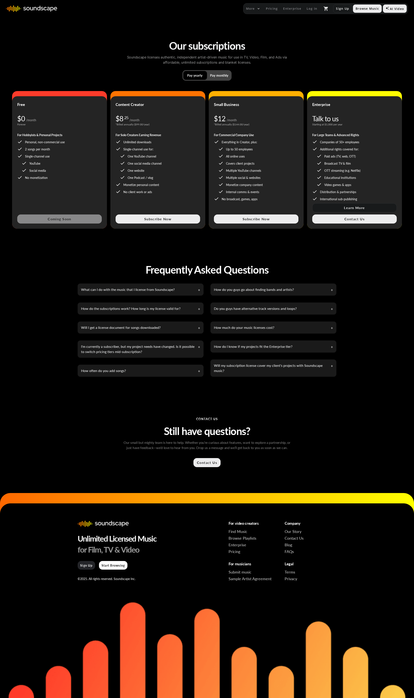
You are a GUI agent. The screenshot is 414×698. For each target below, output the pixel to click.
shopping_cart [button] (326, 8)
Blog (288, 544)
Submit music (240, 572)
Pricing (234, 551)
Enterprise (237, 544)
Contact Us (294, 538)
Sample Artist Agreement (250, 578)
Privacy (291, 578)
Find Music (238, 531)
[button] (207, 75)
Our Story (293, 531)
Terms (290, 572)
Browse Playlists (242, 538)
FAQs (289, 551)
